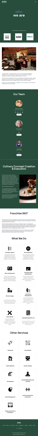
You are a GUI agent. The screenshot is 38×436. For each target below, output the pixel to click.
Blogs (34, 425)
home (4, 425)
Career (30, 425)
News (17, 425)
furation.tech (23, 434)
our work (12, 425)
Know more (19, 114)
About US (8, 425)
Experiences (21, 425)
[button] (35, 2)
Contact (26, 425)
